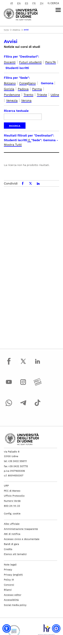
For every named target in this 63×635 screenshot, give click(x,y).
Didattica (16, 30)
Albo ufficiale (12, 523)
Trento (28, 95)
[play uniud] (37, 385)
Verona (26, 100)
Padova (23, 89)
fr (34, 3)
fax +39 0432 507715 (16, 466)
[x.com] (23, 364)
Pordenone (12, 95)
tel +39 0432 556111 (15, 461)
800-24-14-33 (12, 505)
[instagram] (23, 385)
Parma (37, 89)
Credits (8, 549)
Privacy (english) (13, 574)
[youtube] (9, 385)
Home (6, 30)
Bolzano (10, 83)
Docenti (10, 62)
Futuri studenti (30, 62)
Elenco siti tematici (15, 554)
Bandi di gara (11, 544)
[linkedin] (37, 364)
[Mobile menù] (58, 10)
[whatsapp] (9, 406)
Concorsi (9, 584)
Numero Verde (12, 500)
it (11, 3)
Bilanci (8, 589)
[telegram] (23, 406)
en (19, 3)
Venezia (12, 100)
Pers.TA (50, 62)
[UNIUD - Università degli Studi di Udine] (21, 14)
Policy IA (9, 579)
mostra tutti (13, 144)
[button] (6, 628)
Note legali (10, 564)
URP (6, 485)
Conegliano (27, 83)
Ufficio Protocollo (14, 495)
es (26, 3)
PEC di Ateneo (12, 490)
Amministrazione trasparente (21, 529)
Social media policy (15, 605)
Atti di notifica (12, 533)
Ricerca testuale (16, 111)
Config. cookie (12, 513)
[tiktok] (37, 406)
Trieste (42, 95)
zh (41, 3)
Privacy (8, 569)
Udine (55, 95)
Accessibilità (11, 599)
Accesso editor (12, 594)
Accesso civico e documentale (21, 539)
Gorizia (9, 89)
